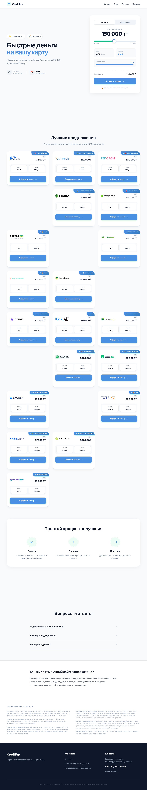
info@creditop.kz (112, 771)
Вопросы (125, 4)
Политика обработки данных (77, 763)
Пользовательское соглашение (78, 768)
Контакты (136, 4)
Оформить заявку (26, 179)
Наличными (125, 22)
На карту (104, 22)
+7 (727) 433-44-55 (115, 766)
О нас (116, 4)
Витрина (107, 4)
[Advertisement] (69, 119)
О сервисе (69, 759)
